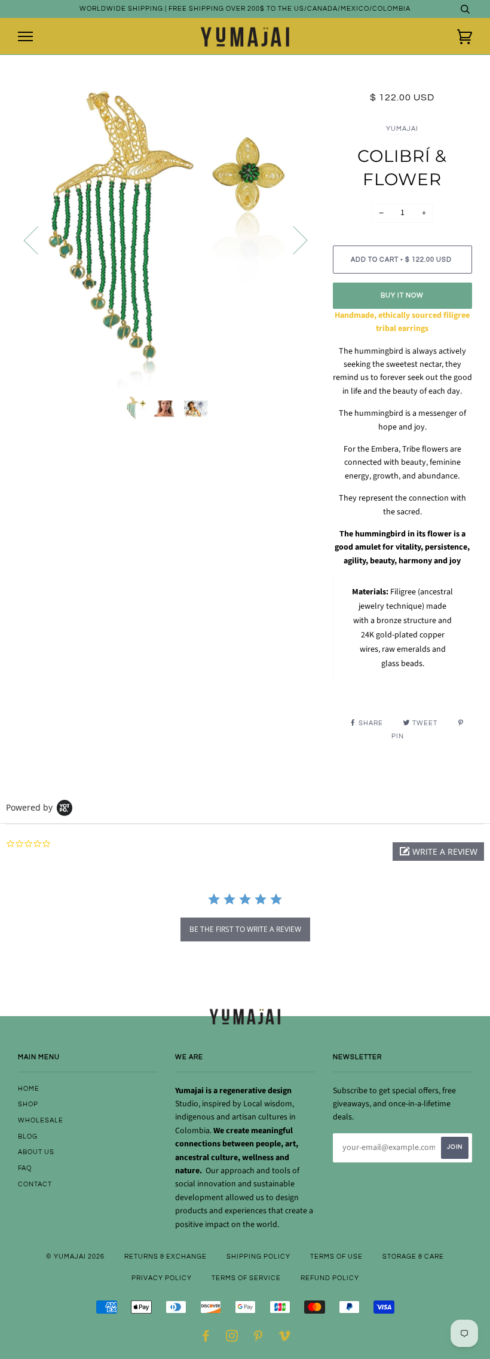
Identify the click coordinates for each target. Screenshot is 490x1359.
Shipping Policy (258, 1256)
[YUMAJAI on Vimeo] (284, 1338)
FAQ (25, 1168)
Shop (28, 1104)
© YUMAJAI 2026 (75, 1256)
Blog (28, 1136)
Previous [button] (38, 239)
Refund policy (330, 1278)
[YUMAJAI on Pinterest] (258, 1338)
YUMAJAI (402, 128)
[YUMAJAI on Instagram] (232, 1338)
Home (28, 1088)
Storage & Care (413, 1256)
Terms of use (336, 1256)
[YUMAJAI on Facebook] (206, 1338)
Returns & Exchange (165, 1256)
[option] (166, 239)
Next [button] (293, 239)
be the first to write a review (245, 929)
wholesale (40, 1120)
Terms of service (246, 1278)
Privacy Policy (161, 1278)
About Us (36, 1152)
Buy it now (402, 295)
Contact (35, 1184)
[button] (438, 851)
